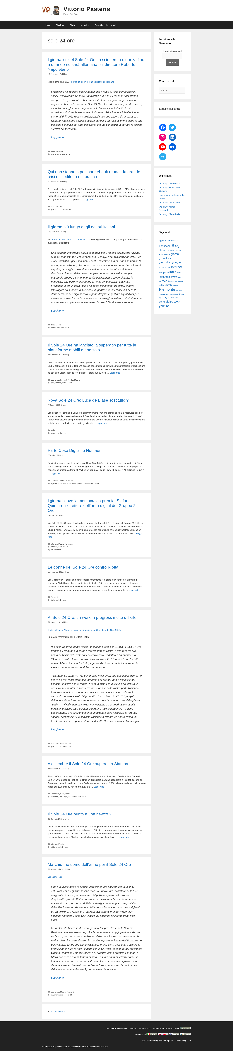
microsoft (173, 281)
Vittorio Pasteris (86, 9)
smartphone (77, 483)
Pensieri (59, 151)
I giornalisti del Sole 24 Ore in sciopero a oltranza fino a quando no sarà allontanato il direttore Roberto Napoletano (96, 64)
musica (175, 285)
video (169, 301)
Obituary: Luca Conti (169, 202)
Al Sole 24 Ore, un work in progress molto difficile (92, 617)
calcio (169, 250)
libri (160, 281)
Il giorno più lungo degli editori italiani (81, 227)
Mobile (77, 380)
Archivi (83, 25)
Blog (175, 245)
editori (53, 328)
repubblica (163, 294)
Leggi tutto (57, 137)
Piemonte (71, 992)
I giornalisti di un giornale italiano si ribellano (91, 82)
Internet (63, 380)
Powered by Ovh (183, 1040)
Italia (53, 151)
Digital (72, 25)
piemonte (179, 290)
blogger (162, 250)
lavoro (174, 277)
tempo (162, 302)
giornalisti (55, 154)
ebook (161, 254)
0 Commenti (56, 550)
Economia (55, 206)
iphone (58, 383)
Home (47, 25)
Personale (69, 544)
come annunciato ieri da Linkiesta (69, 239)
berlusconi (165, 245)
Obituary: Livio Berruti (170, 183)
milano (180, 281)
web (177, 301)
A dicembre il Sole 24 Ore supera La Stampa (88, 764)
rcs (59, 209)
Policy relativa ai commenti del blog (92, 1046)
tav (169, 297)
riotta (53, 600)
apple (161, 240)
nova (53, 433)
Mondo (168, 284)
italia (173, 272)
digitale (54, 483)
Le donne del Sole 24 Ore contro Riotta (83, 567)
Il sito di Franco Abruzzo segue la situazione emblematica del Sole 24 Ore (85, 630)
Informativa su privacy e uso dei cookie (59, 1046)
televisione (175, 297)
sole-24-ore (65, 154)
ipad (52, 383)
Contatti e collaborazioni (105, 25)
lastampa (63, 797)
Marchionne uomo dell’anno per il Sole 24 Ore (89, 864)
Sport (161, 297)
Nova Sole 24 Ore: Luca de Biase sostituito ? (88, 400)
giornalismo (165, 258)
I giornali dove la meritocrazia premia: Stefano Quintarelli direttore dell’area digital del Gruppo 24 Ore (93, 505)
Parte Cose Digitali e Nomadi (74, 450)
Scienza (181, 294)
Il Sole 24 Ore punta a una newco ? (80, 814)
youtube (164, 306)
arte (167, 240)
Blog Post (60, 25)
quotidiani (72, 797)
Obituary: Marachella (169, 214)
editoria (54, 847)
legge (180, 277)
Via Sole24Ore (55, 877)
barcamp (174, 241)
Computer (55, 480)
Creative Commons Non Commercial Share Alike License (154, 1028)
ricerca (171, 294)
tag (165, 297)
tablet (97, 483)
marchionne (59, 995)
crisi (172, 250)
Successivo (61, 1011)
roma (176, 294)
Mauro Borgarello (166, 1040)
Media (63, 206)
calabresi (54, 797)
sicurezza (67, 483)
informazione (164, 267)
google (176, 262)
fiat (52, 995)
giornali (54, 209)
